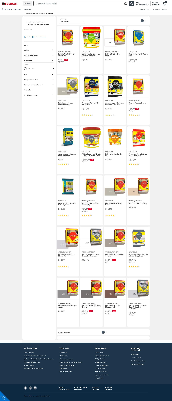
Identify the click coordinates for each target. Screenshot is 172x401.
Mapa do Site (99, 378)
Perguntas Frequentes (102, 356)
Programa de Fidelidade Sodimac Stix (35, 356)
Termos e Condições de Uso (64, 388)
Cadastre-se (63, 352)
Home (27, 13)
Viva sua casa (135, 354)
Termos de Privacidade (95, 388)
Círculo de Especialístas (138, 361)
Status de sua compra (66, 359)
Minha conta (63, 356)
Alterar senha (64, 368)
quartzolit (27, 36)
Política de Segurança (108, 388)
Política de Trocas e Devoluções (80, 388)
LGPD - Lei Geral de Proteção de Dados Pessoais (38, 359)
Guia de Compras (136, 358)
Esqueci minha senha (66, 371)
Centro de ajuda (29, 352)
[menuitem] (163, 9)
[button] (83, 3)
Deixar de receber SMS (67, 365)
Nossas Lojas (27, 9)
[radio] (82, 115)
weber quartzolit (38, 36)
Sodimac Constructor (137, 364)
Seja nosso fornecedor (102, 375)
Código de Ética (100, 359)
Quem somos (99, 352)
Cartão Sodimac (100, 368)
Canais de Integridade (101, 365)
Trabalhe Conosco (100, 362)
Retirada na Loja (29, 365)
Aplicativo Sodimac (101, 371)
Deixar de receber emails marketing (70, 362)
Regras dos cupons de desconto (33, 368)
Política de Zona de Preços (32, 362)
